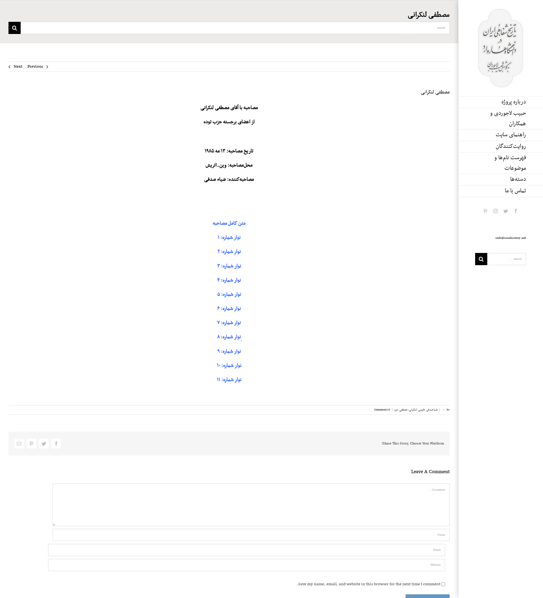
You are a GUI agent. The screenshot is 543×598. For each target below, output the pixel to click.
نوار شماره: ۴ (229, 280)
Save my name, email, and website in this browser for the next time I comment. (368, 584)
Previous (35, 66)
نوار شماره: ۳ (229, 266)
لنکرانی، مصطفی (408, 409)
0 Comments (382, 409)
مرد (396, 409)
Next (18, 66)
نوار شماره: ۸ (229, 337)
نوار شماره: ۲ (229, 252)
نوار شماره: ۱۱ (229, 380)
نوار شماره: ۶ (229, 309)
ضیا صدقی (432, 409)
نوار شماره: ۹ (229, 351)
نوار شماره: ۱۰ (229, 365)
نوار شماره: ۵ (229, 294)
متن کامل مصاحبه (229, 223)
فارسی (421, 409)
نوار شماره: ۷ (229, 323)
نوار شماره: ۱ (229, 237)
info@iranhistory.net (510, 238)
